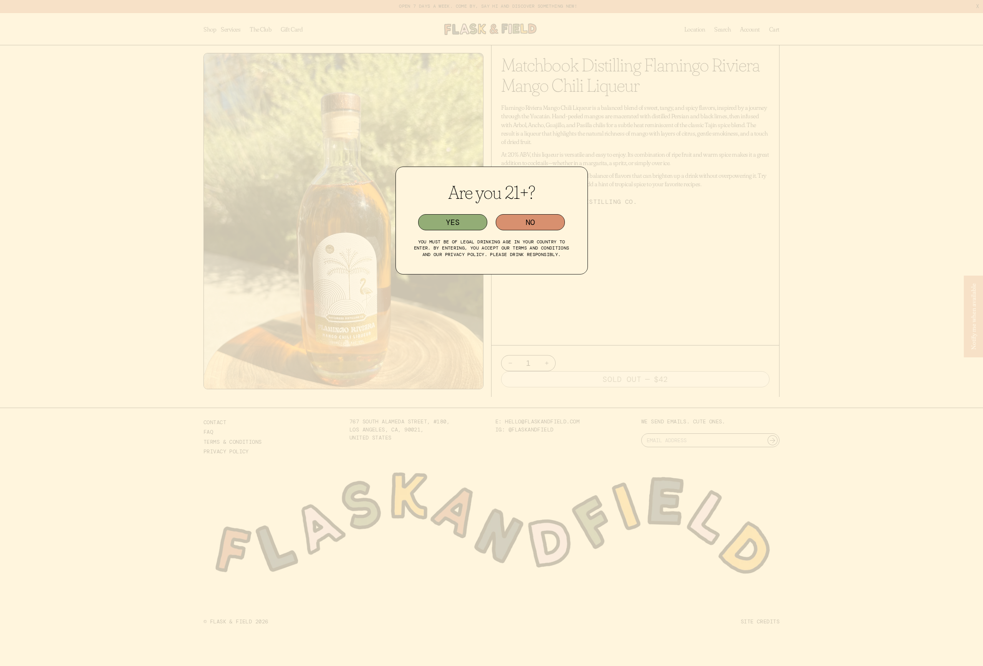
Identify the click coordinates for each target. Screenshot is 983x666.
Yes (453, 222)
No (530, 222)
